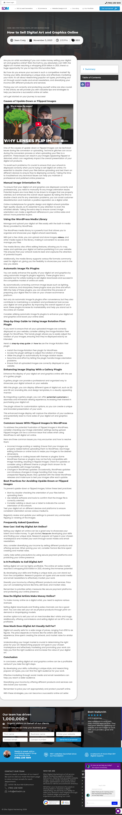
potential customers (57, 397)
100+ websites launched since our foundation (63, 755)
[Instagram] (87, 84)
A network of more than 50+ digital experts (103, 755)
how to (37, 343)
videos (61, 237)
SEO (13, 28)
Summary (90, 69)
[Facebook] (82, 84)
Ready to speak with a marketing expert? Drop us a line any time (25, 753)
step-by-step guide (21, 343)
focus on (46, 533)
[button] (99, 69)
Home (9, 28)
